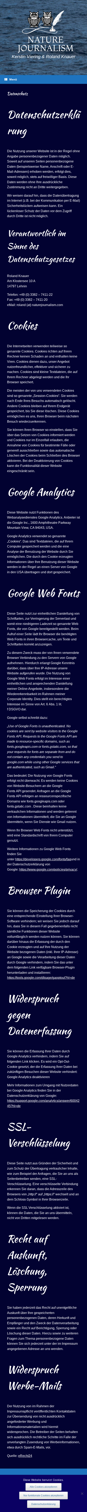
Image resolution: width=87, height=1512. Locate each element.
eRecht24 (25, 1456)
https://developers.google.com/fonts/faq (43, 859)
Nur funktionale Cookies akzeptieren (43, 1495)
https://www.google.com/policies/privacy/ (48, 869)
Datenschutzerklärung (43, 1504)
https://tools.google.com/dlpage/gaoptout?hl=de (41, 977)
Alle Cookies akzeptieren (43, 1486)
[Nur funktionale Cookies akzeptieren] (82, 1493)
